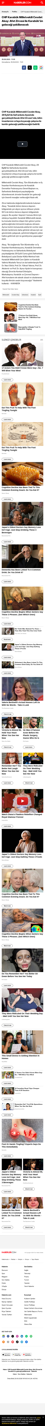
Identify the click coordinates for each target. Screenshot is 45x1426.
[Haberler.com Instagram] (17, 1336)
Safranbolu (25, 295)
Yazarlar (27, 1283)
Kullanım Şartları (29, 1298)
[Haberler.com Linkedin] (22, 1336)
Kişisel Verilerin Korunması (33, 1308)
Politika (14, 12)
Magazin (4, 1277)
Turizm (26, 1280)
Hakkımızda (5, 1259)
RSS (25, 1321)
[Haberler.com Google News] (3, 1336)
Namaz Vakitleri (7, 1302)
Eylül (39, 295)
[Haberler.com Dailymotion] (26, 1342)
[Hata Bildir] (11, 1378)
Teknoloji (27, 1273)
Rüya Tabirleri (6, 1311)
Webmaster (28, 1315)
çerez (39, 1418)
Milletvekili (6, 295)
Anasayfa (5, 12)
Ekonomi (5, 1270)
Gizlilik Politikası (29, 1302)
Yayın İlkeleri (35, 1259)
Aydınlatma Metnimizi (9, 1423)
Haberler (5, 1266)
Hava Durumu (6, 1298)
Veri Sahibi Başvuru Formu (33, 1311)
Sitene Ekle (28, 1324)
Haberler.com (6, 1295)
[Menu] (3, 2)
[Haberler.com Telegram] (22, 1342)
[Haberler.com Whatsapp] (26, 1336)
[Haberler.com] (9, 1252)
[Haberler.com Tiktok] (17, 1342)
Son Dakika (5, 1280)
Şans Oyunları (6, 1308)
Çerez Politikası (29, 1305)
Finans (26, 1277)
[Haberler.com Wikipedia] (8, 1342)
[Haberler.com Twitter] (12, 1336)
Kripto (4, 1283)
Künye (27, 1259)
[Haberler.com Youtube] (12, 1342)
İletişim (20, 1259)
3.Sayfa (4, 1286)
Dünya (4, 1289)
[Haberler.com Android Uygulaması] (16, 1354)
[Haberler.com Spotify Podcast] (31, 1336)
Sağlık (26, 1270)
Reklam (13, 1259)
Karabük (33, 295)
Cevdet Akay (15, 295)
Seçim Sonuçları (7, 1305)
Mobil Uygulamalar (30, 1318)
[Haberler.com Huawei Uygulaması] (27, 1354)
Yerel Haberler (29, 1286)
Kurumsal (27, 1295)
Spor (3, 1273)
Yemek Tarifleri (7, 1315)
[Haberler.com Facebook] (8, 1336)
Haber (15, 1374)
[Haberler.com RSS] (3, 1342)
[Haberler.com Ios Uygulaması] (6, 1354)
